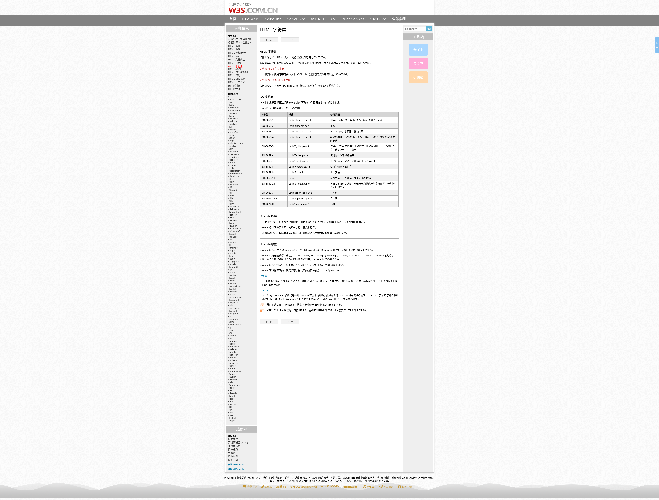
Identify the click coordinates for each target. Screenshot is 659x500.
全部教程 (399, 19)
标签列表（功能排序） (240, 42)
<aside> (232, 121)
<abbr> (232, 105)
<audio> (232, 124)
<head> (232, 234)
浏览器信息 (234, 446)
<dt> (230, 201)
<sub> (231, 368)
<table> (232, 376)
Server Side (296, 19)
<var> (231, 415)
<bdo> (231, 137)
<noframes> (234, 297)
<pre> (231, 321)
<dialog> (233, 190)
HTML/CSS (250, 19)
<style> (232, 365)
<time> (232, 396)
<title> (231, 398)
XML (334, 19)
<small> (232, 352)
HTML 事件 (234, 49)
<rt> (230, 332)
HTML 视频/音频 (237, 52)
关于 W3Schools (236, 464)
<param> (233, 319)
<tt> (230, 407)
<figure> (232, 214)
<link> (231, 272)
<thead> (232, 393)
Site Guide (378, 19)
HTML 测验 (418, 77)
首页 (232, 19)
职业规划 (233, 456)
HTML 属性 (234, 45)
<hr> (230, 239)
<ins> (231, 256)
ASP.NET (318, 19)
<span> (232, 357)
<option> (233, 310)
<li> (230, 269)
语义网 (231, 452)
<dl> (230, 198)
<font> (231, 217)
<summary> (234, 371)
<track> (232, 404)
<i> (230, 245)
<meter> (232, 291)
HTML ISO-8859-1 (238, 72)
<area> (232, 115)
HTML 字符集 (235, 66)
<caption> (233, 157)
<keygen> (233, 261)
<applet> (233, 113)
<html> (232, 242)
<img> (231, 250)
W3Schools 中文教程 (258, 7)
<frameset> (234, 228)
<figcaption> (234, 212)
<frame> (232, 225)
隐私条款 (327, 481)
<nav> (231, 294)
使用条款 (315, 481)
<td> (230, 382)
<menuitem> (235, 286)
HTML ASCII (234, 69)
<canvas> (233, 154)
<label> (232, 264)
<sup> (231, 374)
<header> (233, 236)
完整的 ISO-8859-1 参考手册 (275, 80)
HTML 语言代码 (236, 82)
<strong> (233, 363)
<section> (233, 346)
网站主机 (233, 459)
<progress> (234, 324)
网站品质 (233, 449)
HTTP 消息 (234, 85)
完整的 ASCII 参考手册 (272, 68)
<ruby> (232, 335)
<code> (232, 165)
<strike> (232, 360)
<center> (233, 159)
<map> (232, 278)
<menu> (232, 283)
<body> (232, 146)
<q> (230, 327)
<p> (230, 316)
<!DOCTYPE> (235, 99)
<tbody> (232, 379)
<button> (233, 151)
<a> (230, 102)
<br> (230, 148)
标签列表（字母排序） (240, 39)
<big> (231, 140)
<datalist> (233, 176)
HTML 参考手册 (418, 50)
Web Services (353, 19)
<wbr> (231, 420)
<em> (231, 203)
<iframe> (233, 247)
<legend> (233, 267)
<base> (232, 129)
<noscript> (234, 299)
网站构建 (233, 439)
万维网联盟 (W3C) (238, 442)
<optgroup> (234, 308)
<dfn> (231, 187)
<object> (233, 302)
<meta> (232, 289)
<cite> (231, 162)
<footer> (232, 220)
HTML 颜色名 (235, 63)
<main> (232, 275)
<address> (234, 110)
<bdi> (231, 135)
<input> (232, 253)
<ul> (230, 412)
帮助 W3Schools (236, 469)
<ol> (230, 305)
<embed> (233, 206)
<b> (230, 126)
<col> (231, 168)
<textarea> (234, 385)
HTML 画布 (234, 56)
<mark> (232, 280)
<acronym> (234, 107)
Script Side (273, 19)
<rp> (230, 330)
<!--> (230, 96)
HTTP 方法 (234, 89)
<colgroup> (234, 170)
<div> (231, 195)
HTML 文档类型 (236, 59)
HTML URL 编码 (237, 78)
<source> (233, 354)
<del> (231, 181)
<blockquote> (235, 143)
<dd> (231, 179)
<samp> (232, 341)
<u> (230, 409)
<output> (233, 313)
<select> (232, 349)
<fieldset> (233, 209)
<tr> (230, 401)
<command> (235, 173)
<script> (232, 343)
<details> (233, 184)
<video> (232, 418)
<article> (233, 118)
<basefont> (234, 132)
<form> (232, 223)
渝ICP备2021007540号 (376, 481)
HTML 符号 (234, 75)
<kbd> (231, 258)
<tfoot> (232, 387)
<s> (230, 338)
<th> (230, 390)
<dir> (231, 192)
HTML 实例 (418, 63)
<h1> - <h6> (234, 231)
